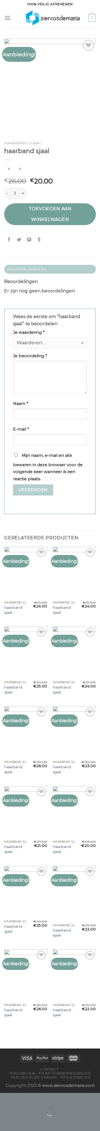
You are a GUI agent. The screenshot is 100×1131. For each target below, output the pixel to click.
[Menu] (7, 18)
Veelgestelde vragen (34, 1077)
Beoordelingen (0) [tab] (26, 269)
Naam (20, 403)
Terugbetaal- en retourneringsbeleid (50, 1073)
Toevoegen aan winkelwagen (50, 214)
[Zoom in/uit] (21, 1098)
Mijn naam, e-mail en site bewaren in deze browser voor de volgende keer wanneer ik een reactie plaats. (47, 467)
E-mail (21, 429)
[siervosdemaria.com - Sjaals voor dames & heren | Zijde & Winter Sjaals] (49, 18)
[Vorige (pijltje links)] (5, 1121)
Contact (49, 1069)
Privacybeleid (76, 1077)
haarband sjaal (13, 610)
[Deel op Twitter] (19, 239)
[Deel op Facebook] (9, 239)
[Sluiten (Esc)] (5, 1098)
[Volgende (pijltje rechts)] (21, 1121)
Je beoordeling (30, 355)
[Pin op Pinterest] (29, 239)
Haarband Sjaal (22, 143)
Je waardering (28, 332)
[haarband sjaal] (25, 572)
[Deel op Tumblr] (39, 239)
